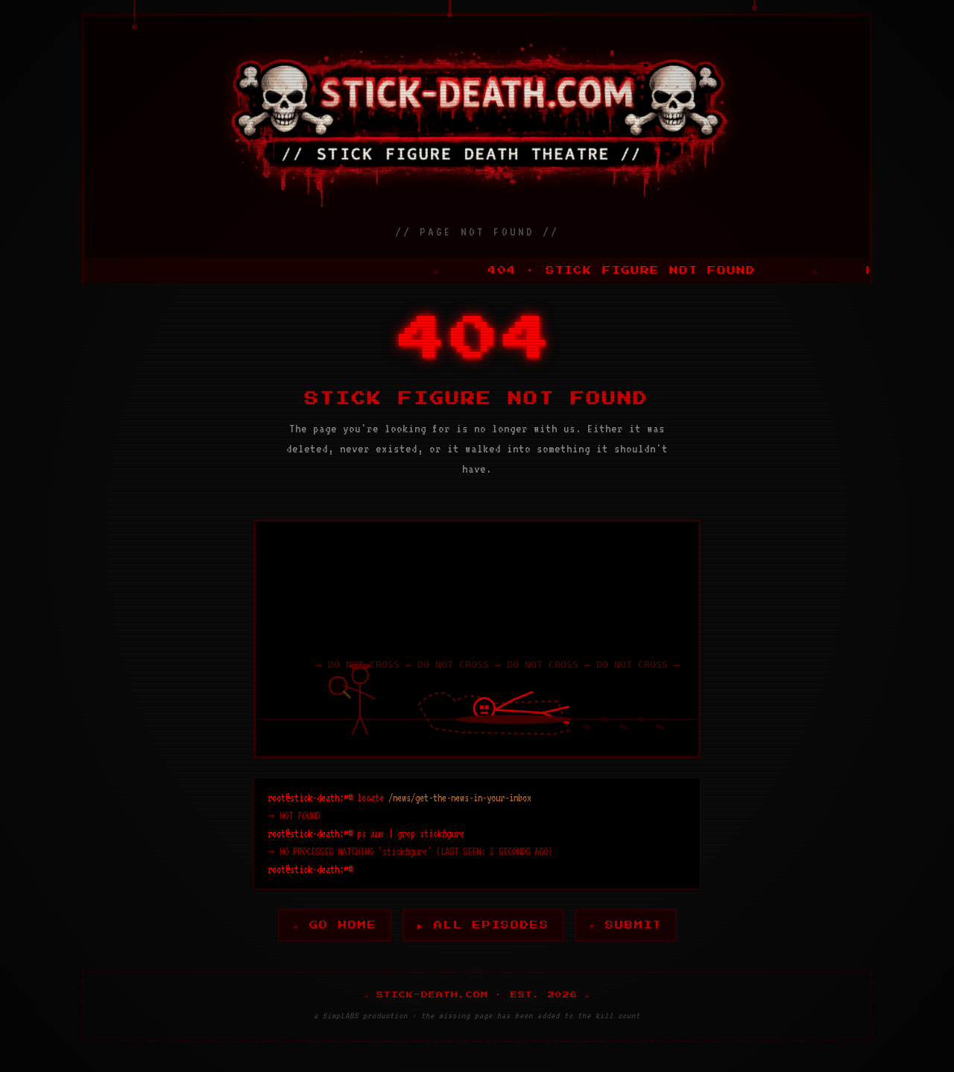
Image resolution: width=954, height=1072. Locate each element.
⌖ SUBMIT (626, 925)
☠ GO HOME (335, 925)
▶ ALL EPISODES (483, 925)
